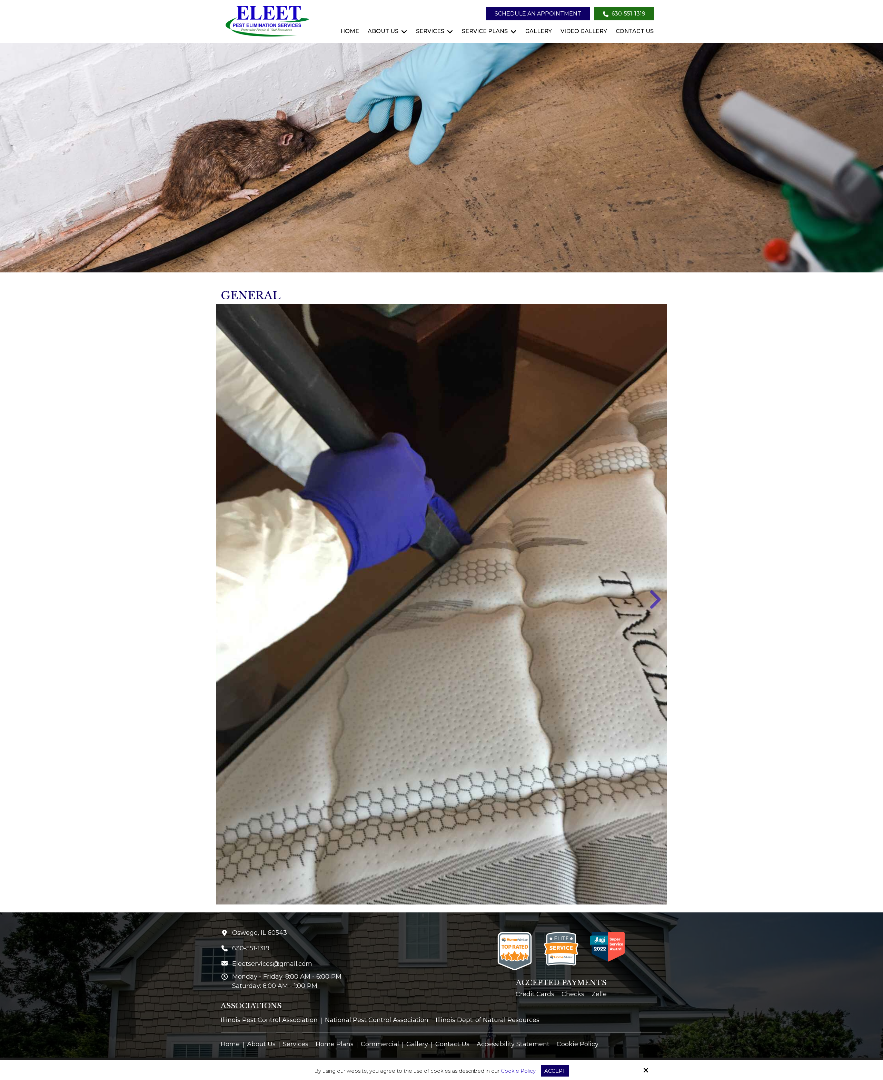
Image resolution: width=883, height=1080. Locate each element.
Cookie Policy (518, 1071)
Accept (554, 1071)
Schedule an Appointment (538, 13)
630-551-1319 (627, 13)
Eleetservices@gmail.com (272, 964)
